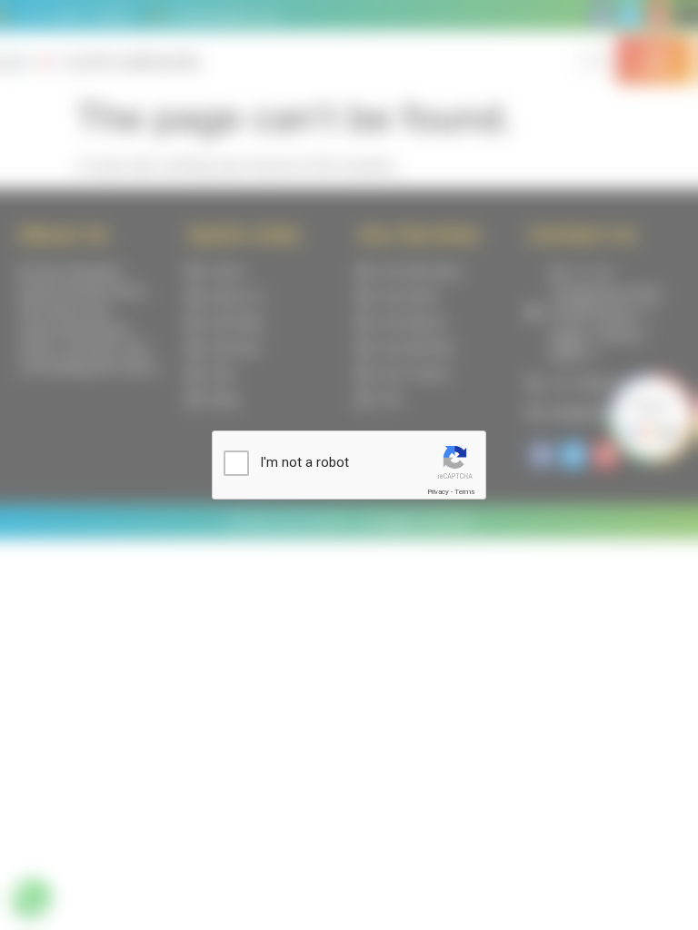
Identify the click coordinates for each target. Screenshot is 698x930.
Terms (464, 492)
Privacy (438, 492)
